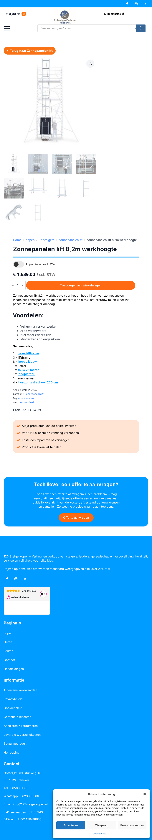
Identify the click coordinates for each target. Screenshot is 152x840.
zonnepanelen (26, 398)
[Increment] (23, 285)
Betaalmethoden (15, 743)
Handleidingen (14, 669)
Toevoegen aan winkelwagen (80, 285)
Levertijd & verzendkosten (22, 734)
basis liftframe (28, 353)
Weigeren (101, 825)
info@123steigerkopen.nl (30, 804)
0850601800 (19, 788)
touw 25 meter (28, 370)
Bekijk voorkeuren (132, 825)
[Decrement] (13, 285)
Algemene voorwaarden (20, 690)
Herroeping (11, 752)
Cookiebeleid (99, 833)
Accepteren (71, 825)
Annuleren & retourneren (21, 726)
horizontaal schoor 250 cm (38, 382)
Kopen (30, 240)
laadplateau (26, 374)
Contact (9, 660)
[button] (144, 794)
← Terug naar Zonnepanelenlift (30, 51)
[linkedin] (145, 3)
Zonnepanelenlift (70, 240)
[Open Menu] (7, 28)
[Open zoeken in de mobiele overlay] (91, 28)
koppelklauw (27, 361)
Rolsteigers (46, 240)
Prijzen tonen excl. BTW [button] (40, 264)
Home (17, 240)
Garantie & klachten (17, 717)
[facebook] (127, 3)
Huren (8, 642)
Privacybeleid (13, 699)
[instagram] (136, 3)
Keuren (8, 651)
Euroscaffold (27, 402)
